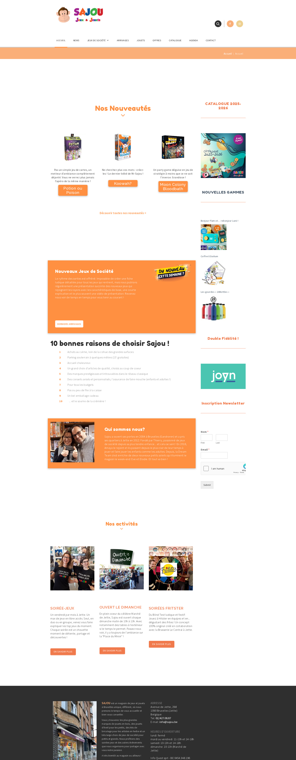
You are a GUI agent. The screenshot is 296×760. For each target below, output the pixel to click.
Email (205, 449)
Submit (207, 484)
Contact (211, 40)
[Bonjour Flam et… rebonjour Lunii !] (213, 237)
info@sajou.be (168, 722)
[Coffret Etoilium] (213, 273)
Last (218, 442)
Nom (204, 431)
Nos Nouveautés (123, 108)
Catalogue (175, 40)
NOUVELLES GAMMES (223, 192)
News (76, 40)
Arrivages (123, 40)
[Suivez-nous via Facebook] (230, 23)
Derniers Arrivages (69, 324)
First (203, 442)
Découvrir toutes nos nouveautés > (123, 213)
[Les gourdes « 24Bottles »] (213, 308)
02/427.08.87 (163, 718)
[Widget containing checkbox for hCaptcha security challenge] (223, 468)
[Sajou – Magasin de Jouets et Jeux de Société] (79, 14)
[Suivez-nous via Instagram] (239, 23)
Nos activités (122, 524)
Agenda (193, 40)
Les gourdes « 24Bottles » (215, 291)
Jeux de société (96, 40)
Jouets (141, 40)
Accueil (61, 40)
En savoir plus (63, 651)
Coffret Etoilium (209, 256)
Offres (157, 40)
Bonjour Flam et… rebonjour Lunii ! (219, 220)
